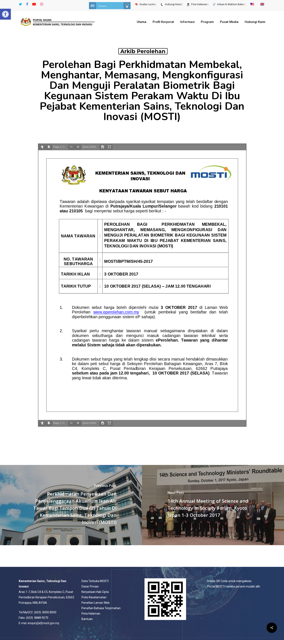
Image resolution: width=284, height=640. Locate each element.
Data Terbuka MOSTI (95, 581)
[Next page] (49, 147)
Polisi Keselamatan (93, 597)
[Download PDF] (103, 147)
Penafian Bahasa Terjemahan (101, 608)
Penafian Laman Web (95, 602)
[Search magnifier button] (127, 5)
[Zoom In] (78, 147)
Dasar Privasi (90, 586)
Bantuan (87, 619)
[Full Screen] (109, 147)
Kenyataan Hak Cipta (95, 592)
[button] (5, 14)
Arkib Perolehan (142, 51)
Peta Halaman (90, 613)
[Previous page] (42, 147)
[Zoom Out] (71, 147)
